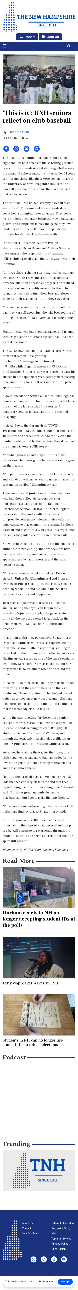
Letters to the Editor (62, 1223)
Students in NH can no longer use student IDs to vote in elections (33, 1042)
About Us (27, 1223)
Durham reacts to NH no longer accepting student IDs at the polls (39, 918)
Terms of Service (61, 1238)
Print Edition (58, 1248)
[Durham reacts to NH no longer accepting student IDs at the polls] (39, 887)
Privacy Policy (59, 1243)
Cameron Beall (19, 132)
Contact (26, 1228)
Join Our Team (30, 1233)
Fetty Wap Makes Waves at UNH (30, 983)
